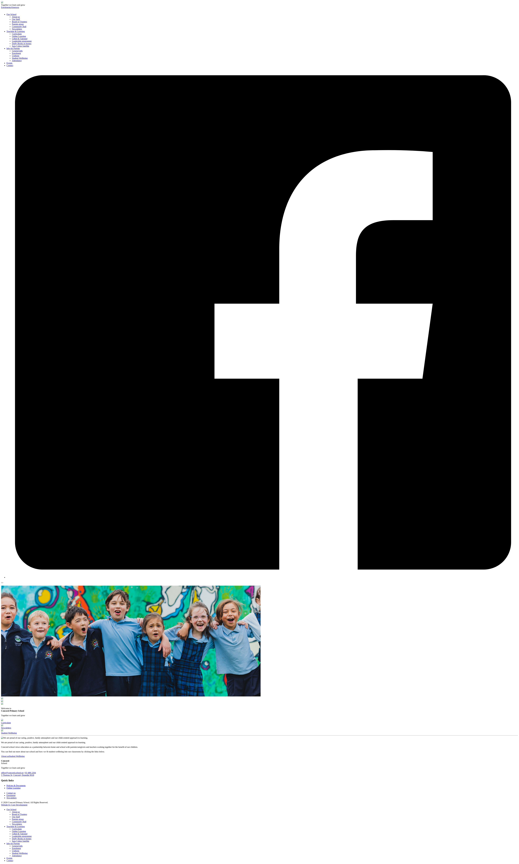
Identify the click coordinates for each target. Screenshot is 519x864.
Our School (11, 14)
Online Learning (19, 36)
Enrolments (6, 7)
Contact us (11, 793)
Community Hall (19, 26)
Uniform (15, 56)
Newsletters (17, 29)
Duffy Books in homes (21, 43)
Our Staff (16, 19)
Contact (9, 65)
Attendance (17, 60)
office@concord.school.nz (12, 773)
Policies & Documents (16, 785)
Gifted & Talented (19, 39)
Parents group (18, 24)
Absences (15, 7)
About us (16, 17)
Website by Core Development (14, 805)
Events (9, 63)
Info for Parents (13, 48)
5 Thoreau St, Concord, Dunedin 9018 (17, 775)
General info (17, 51)
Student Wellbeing (20, 58)
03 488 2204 (30, 773)
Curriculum (17, 34)
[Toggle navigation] (2, 582)
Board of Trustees (19, 22)
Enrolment (16, 53)
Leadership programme (22, 41)
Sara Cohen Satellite (20, 46)
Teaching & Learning (15, 31)
